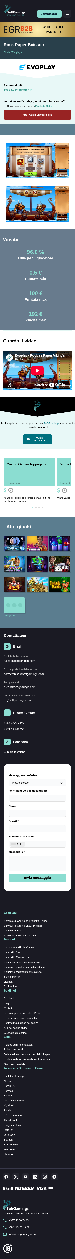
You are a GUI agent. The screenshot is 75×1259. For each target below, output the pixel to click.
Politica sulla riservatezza (18, 1044)
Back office (10, 986)
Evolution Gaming (14, 1076)
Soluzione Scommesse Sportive (22, 962)
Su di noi (9, 998)
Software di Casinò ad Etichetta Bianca (26, 920)
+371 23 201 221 (14, 729)
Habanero (9, 1154)
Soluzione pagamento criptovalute (23, 972)
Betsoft (8, 1095)
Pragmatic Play (12, 1125)
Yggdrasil (9, 1105)
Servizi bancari (12, 976)
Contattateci (49, 14)
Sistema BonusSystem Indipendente (24, 967)
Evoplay (16, 52)
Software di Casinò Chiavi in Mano (23, 925)
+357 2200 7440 (14, 722)
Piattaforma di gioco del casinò (21, 1022)
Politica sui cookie (14, 1049)
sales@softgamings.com (19, 660)
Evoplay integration (16, 89)
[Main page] (16, 10)
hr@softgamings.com (17, 700)
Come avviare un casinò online (21, 1018)
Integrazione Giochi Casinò (19, 947)
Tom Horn (9, 1149)
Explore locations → (16, 751)
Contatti (8, 1008)
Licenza (8, 981)
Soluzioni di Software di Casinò (21, 935)
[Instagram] (44, 1176)
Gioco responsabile (14, 1064)
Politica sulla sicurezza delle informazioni (27, 1059)
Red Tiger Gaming (14, 1100)
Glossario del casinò (15, 1032)
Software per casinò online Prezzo (23, 1013)
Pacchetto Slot (12, 952)
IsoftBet (8, 1129)
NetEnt (8, 1081)
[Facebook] (6, 1176)
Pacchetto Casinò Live (16, 957)
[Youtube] (25, 1176)
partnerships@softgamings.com (24, 674)
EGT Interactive (13, 1115)
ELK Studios (11, 1144)
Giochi (7, 52)
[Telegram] (54, 1176)
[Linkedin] (35, 1176)
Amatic (8, 1110)
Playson (8, 1090)
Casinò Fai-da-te (13, 930)
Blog (6, 1003)
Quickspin (9, 1134)
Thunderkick (11, 1120)
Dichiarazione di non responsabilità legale (27, 1054)
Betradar (8, 1139)
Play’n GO (9, 1085)
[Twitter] (15, 1176)
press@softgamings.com (20, 687)
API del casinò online (16, 1027)
